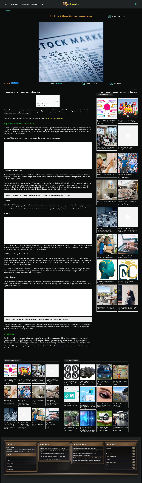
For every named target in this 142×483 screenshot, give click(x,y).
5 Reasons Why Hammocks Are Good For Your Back (24, 92)
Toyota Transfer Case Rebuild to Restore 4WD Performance (87, 383)
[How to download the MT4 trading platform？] (71, 394)
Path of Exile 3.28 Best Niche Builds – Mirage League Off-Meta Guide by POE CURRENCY (127, 230)
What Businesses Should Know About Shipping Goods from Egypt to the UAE (127, 203)
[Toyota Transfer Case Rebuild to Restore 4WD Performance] (87, 372)
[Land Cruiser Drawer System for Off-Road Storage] (104, 372)
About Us (9, 458)
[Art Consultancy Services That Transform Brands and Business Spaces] (107, 295)
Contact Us (9, 460)
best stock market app (65, 346)
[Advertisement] (48, 155)
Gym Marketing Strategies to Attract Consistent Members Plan (120, 429)
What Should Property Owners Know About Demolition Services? (103, 429)
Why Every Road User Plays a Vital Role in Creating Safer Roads (128, 121)
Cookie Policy (10, 469)
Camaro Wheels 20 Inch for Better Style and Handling (70, 383)
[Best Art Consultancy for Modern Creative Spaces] (107, 190)
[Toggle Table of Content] (55, 101)
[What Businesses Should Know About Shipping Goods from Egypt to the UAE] (128, 190)
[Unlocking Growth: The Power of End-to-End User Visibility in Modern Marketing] (87, 394)
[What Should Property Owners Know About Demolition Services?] (104, 418)
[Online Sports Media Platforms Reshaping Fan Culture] (107, 270)
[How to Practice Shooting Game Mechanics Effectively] (120, 372)
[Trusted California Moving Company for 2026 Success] (107, 244)
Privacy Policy (10, 463)
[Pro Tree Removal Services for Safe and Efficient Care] (71, 418)
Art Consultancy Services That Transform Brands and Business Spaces (106, 308)
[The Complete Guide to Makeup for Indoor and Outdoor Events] (104, 394)
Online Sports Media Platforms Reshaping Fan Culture (106, 282)
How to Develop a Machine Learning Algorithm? (119, 92)
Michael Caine (57, 83)
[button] (136, 4)
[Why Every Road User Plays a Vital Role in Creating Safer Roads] (128, 109)
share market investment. (54, 118)
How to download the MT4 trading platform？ (71, 404)
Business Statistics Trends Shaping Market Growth (125, 282)
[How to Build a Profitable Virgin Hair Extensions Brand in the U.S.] (128, 295)
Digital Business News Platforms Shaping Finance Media (127, 256)
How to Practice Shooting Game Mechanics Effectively (120, 383)
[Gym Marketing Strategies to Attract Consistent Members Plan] (120, 418)
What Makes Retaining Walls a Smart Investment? (119, 405)
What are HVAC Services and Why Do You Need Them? (105, 175)
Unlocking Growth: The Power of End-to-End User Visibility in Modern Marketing (87, 406)
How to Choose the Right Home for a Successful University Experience (106, 122)
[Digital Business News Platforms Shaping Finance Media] (128, 244)
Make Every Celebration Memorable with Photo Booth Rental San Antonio (126, 176)
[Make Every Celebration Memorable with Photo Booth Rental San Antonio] (128, 163)
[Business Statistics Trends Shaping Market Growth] (128, 270)
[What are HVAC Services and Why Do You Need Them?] (107, 163)
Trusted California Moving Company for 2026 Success (105, 256)
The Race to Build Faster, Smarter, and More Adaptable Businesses (126, 149)
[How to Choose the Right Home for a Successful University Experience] (107, 109)
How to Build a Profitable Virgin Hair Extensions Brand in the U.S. (127, 308)
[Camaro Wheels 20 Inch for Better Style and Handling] (71, 372)
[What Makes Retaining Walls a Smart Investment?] (120, 394)
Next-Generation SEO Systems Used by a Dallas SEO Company (106, 148)
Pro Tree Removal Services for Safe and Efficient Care (70, 429)
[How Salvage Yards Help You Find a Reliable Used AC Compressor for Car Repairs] (107, 217)
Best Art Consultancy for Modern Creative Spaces (38, 402)
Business (15, 83)
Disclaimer (9, 466)
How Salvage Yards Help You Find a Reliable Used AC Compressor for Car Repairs (105, 230)
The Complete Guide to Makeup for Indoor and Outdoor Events (103, 405)
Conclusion (41, 105)
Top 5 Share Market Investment (48, 103)
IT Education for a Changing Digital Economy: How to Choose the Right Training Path (87, 429)
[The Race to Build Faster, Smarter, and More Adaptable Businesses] (128, 136)
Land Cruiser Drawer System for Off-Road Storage (103, 383)
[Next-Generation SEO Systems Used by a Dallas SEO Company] (107, 136)
